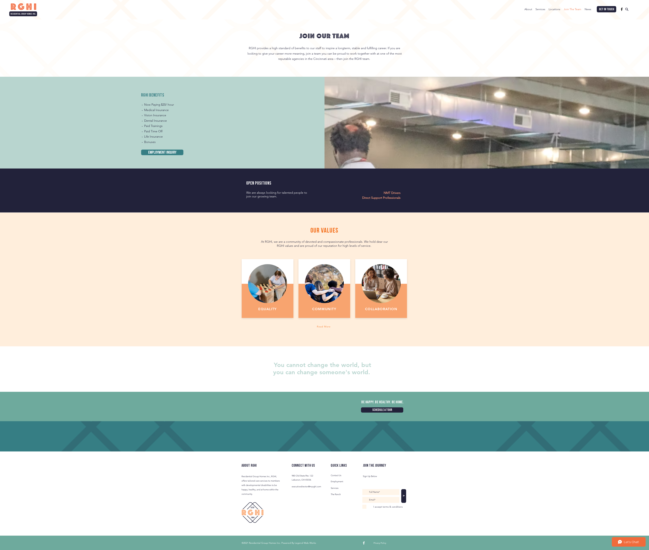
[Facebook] (622, 9)
